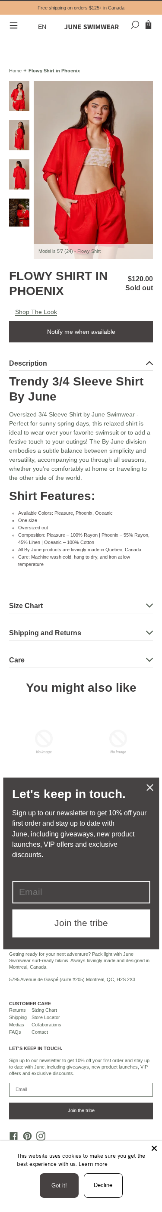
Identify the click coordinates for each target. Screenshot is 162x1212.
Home (15, 70)
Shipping (18, 1017)
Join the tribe (81, 1110)
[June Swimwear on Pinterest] (25, 1138)
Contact (40, 1032)
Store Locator (46, 1017)
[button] (43, 26)
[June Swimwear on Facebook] (12, 1138)
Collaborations (46, 1024)
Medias (16, 1024)
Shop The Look (36, 311)
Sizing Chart (44, 1010)
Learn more (93, 1164)
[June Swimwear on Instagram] (39, 1138)
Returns (17, 1010)
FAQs (15, 1032)
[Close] (154, 1148)
